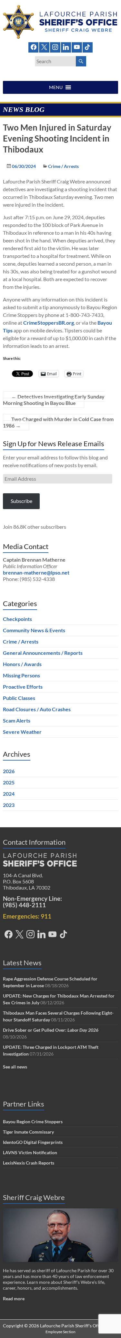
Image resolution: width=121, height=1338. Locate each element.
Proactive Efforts (23, 687)
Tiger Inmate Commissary (28, 1132)
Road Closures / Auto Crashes (37, 709)
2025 (9, 782)
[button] (56, 87)
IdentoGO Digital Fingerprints (33, 1142)
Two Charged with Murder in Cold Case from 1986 (58, 422)
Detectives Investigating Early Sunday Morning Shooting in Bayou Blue (54, 399)
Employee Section (60, 1331)
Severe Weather (22, 732)
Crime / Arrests (63, 166)
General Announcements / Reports (43, 653)
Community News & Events (34, 630)
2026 (9, 771)
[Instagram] (55, 47)
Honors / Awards (22, 664)
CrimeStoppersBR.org (48, 323)
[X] (44, 47)
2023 (9, 805)
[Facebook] (33, 47)
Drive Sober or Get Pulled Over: (50, 1030)
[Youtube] (76, 47)
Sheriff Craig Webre (34, 1197)
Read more (14, 1298)
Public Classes (19, 698)
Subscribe (21, 501)
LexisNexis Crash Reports (28, 1163)
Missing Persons (21, 675)
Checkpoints (17, 619)
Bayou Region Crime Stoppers (33, 1121)
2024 (9, 794)
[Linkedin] (66, 47)
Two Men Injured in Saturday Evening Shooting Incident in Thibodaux (57, 138)
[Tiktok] (87, 47)
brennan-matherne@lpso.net (36, 572)
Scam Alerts (16, 720)
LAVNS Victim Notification (30, 1152)
